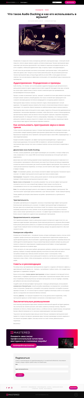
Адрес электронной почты (21, 369)
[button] (24, 2)
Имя (16, 364)
